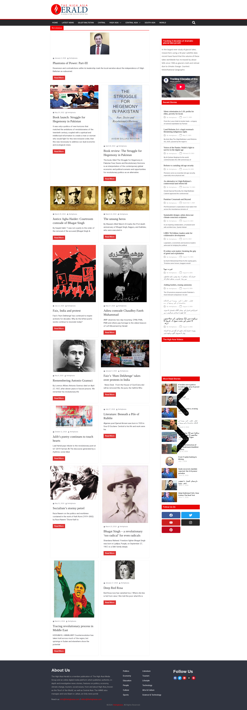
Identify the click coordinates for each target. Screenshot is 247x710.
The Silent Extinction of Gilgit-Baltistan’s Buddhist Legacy (188, 447)
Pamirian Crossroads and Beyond (177, 199)
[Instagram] (190, 522)
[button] (119, 22)
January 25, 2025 (188, 169)
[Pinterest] (171, 530)
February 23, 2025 (188, 153)
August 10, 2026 (188, 257)
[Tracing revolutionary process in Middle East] (74, 589)
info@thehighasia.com (69, 699)
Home (55, 22)
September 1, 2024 (189, 203)
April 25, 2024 (187, 239)
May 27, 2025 (187, 135)
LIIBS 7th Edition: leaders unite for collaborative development (178, 234)
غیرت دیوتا (168, 269)
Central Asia (131, 22)
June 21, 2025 (187, 117)
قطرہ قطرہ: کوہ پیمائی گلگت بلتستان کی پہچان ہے (178, 301)
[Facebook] (171, 515)
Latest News (68, 22)
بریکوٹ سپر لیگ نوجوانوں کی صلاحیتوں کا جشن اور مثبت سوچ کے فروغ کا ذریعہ (180, 320)
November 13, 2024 (189, 187)
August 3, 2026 (187, 306)
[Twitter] (190, 515)
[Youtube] (171, 522)
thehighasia (72, 621)
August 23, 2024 (188, 221)
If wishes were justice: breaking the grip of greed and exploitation (180, 252)
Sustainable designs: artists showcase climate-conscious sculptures (178, 216)
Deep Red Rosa (113, 588)
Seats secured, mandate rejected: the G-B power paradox (187, 471)
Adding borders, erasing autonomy (178, 285)
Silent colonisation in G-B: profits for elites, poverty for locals (179, 112)
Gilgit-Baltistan (86, 22)
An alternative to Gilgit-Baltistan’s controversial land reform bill (177, 182)
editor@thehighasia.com (91, 699)
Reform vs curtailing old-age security (179, 165)
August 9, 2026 (187, 272)
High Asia (113, 22)
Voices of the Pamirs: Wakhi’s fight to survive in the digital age (179, 148)
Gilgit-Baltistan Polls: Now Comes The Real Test (188, 494)
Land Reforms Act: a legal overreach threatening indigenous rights (178, 130)
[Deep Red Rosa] (125, 569)
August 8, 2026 (187, 288)
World (162, 22)
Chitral (101, 22)
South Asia (150, 22)
